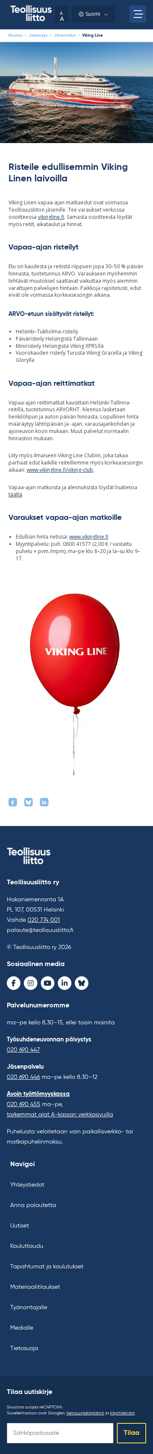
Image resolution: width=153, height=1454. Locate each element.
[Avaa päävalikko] (137, 14)
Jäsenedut (65, 35)
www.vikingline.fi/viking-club (60, 469)
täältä (15, 494)
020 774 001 (44, 920)
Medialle (21, 1328)
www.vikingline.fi (88, 536)
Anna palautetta (33, 1205)
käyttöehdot (122, 1413)
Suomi (92, 13)
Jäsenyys (38, 35)
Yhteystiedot (27, 1185)
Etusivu (15, 35)
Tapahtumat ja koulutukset (46, 1267)
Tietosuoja (24, 1348)
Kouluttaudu (26, 1246)
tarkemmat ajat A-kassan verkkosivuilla (60, 1115)
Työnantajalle (28, 1308)
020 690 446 (23, 1077)
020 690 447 (23, 1050)
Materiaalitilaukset (35, 1287)
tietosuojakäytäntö (85, 1413)
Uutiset (19, 1226)
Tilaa (131, 1433)
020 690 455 (23, 1104)
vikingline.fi (51, 217)
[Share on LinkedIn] (44, 802)
